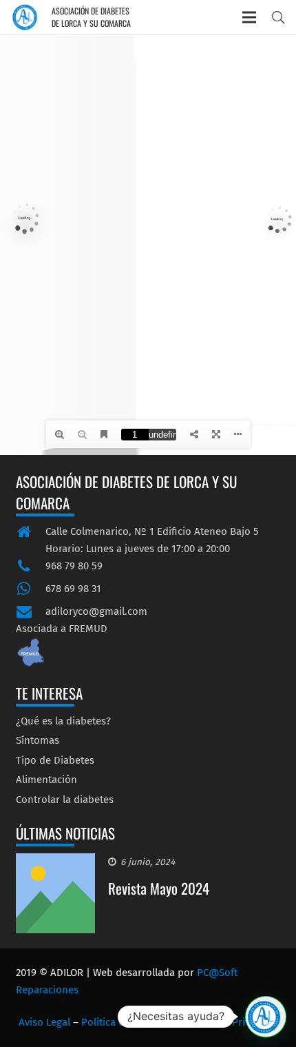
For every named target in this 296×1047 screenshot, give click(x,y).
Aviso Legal (44, 1022)
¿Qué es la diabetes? (63, 721)
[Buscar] (278, 17)
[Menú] (249, 17)
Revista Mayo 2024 (158, 888)
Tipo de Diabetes (55, 760)
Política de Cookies (125, 1022)
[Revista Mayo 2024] (56, 861)
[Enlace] (24, 17)
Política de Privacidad (230, 1022)
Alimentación (46, 779)
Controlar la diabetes (65, 799)
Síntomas (37, 740)
